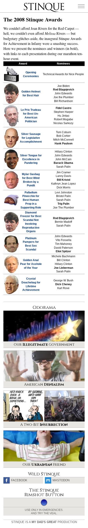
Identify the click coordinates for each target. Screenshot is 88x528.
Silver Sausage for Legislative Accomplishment (31, 137)
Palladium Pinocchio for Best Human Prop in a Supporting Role (31, 200)
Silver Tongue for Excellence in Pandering (31, 159)
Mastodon (61, 480)
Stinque (28, 3)
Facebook (19, 480)
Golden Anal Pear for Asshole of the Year (31, 264)
